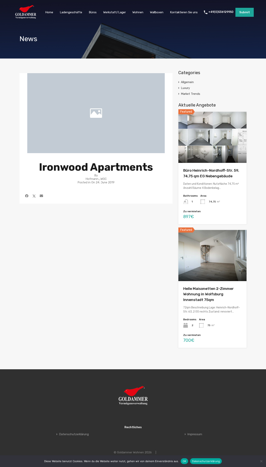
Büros (93, 12)
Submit (244, 12)
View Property (212, 152)
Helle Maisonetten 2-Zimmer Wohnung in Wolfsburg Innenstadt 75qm (208, 294)
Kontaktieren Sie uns (184, 12)
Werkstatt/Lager (114, 12)
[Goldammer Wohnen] (25, 18)
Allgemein (187, 82)
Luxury (185, 88)
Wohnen (137, 12)
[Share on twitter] (34, 196)
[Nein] (261, 461)
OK (184, 461)
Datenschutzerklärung (74, 434)
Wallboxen (156, 12)
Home (49, 12)
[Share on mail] (41, 196)
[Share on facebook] (26, 196)
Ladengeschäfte (71, 12)
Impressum (194, 434)
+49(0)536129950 (220, 12)
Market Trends (190, 94)
